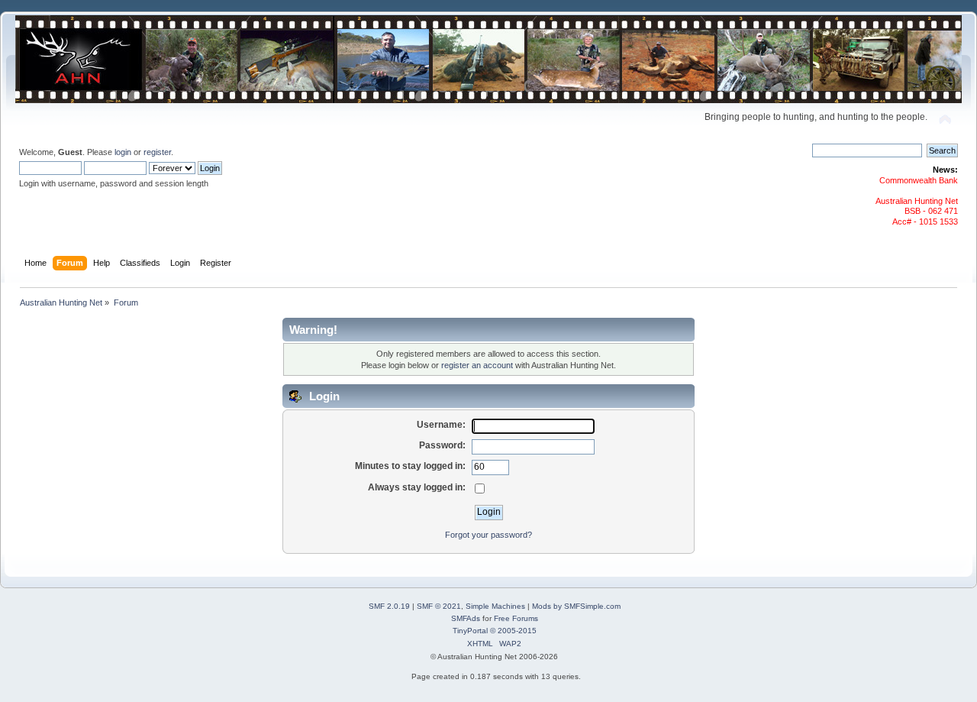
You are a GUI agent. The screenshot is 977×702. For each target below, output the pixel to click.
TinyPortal (470, 630)
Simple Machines (495, 606)
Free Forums (516, 618)
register (157, 152)
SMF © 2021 (439, 606)
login (122, 152)
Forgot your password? (488, 534)
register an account (477, 365)
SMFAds (465, 618)
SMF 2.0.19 (389, 606)
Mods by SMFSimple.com (576, 606)
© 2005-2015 (513, 630)
